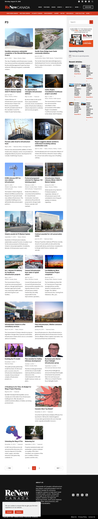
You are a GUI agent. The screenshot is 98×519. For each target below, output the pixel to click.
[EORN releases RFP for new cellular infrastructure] (14, 169)
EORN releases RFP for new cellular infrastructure (13, 180)
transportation (58, 58)
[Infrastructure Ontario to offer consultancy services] (19, 312)
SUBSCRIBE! (88, 7)
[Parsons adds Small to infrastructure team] (19, 129)
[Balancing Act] (34, 432)
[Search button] (91, 22)
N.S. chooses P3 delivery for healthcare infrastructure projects (13, 272)
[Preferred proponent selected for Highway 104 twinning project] (34, 169)
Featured (36, 96)
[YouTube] (85, 1)
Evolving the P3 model (12, 359)
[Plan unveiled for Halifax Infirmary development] (34, 350)
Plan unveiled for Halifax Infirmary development (33, 360)
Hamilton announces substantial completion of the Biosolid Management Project (18, 53)
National (15, 146)
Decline (18, 512)
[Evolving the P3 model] (14, 350)
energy (47, 279)
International (48, 368)
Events (59, 7)
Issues (53, 7)
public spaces (49, 58)
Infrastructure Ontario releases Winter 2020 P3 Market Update (53, 180)
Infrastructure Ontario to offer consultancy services (15, 325)
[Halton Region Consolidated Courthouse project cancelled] (54, 81)
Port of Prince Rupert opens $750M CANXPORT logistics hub (89, 71)
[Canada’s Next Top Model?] (49, 396)
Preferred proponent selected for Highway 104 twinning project (33, 180)
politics (15, 96)
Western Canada (25, 13)
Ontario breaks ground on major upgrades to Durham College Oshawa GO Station (89, 109)
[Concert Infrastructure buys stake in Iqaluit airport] (34, 262)
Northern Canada (12, 13)
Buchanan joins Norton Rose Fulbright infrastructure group (53, 361)
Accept (9, 512)
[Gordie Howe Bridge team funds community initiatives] (49, 38)
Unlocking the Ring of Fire (14, 441)
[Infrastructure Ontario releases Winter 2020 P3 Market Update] (54, 169)
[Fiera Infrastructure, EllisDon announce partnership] (49, 312)
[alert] (81, 56)
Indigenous (69, 13)
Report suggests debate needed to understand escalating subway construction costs (47, 144)
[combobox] (79, 22)
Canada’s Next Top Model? (44, 409)
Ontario (19, 58)
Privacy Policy (82, 517)
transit (59, 148)
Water (62, 13)
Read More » (78, 114)
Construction (79, 13)
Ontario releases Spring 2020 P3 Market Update (13, 91)
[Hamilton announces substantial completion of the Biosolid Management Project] (19, 38)
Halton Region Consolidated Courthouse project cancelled (53, 92)
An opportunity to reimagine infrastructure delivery (33, 92)
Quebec (56, 13)
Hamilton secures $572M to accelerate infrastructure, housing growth (78, 107)
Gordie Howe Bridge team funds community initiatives (46, 52)
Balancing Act (29, 441)
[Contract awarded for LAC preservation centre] (49, 221)
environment (48, 13)
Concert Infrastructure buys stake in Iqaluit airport (32, 272)
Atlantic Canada (37, 13)
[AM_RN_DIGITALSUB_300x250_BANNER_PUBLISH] (81, 37)
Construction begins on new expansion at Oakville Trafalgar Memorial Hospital (77, 89)
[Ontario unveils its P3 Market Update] (19, 221)
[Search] (92, 1)
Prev (9, 468)
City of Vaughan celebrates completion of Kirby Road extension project (89, 89)
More (76, 7)
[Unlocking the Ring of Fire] (14, 432)
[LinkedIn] (82, 1)
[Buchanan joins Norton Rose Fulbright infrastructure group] (54, 350)
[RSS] (89, 1)
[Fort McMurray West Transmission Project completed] (54, 262)
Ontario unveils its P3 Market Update (17, 234)
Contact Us (91, 517)
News (40, 7)
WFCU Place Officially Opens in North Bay (77, 68)
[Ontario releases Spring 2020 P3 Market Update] (14, 81)
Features (47, 7)
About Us (68, 7)
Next (58, 468)
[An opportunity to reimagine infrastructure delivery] (34, 81)
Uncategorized (26, 146)
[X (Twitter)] (79, 1)
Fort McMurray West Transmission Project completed (52, 272)
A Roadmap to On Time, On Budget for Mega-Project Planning (18, 388)
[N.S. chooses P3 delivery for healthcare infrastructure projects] (14, 262)
